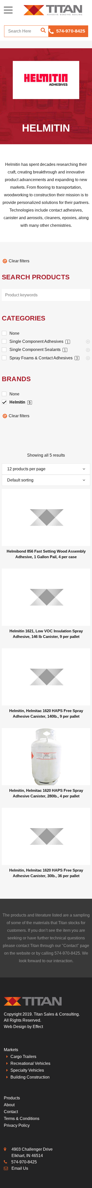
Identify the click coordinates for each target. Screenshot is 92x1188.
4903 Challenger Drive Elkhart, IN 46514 (32, 1152)
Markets (11, 1050)
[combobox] (46, 469)
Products (12, 1098)
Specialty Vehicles (27, 1070)
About (9, 1105)
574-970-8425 (70, 31)
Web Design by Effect (23, 1026)
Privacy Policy (17, 1125)
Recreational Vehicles (30, 1063)
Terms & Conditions (21, 1118)
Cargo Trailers (23, 1056)
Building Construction (30, 1077)
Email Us (20, 1168)
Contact (70, 945)
